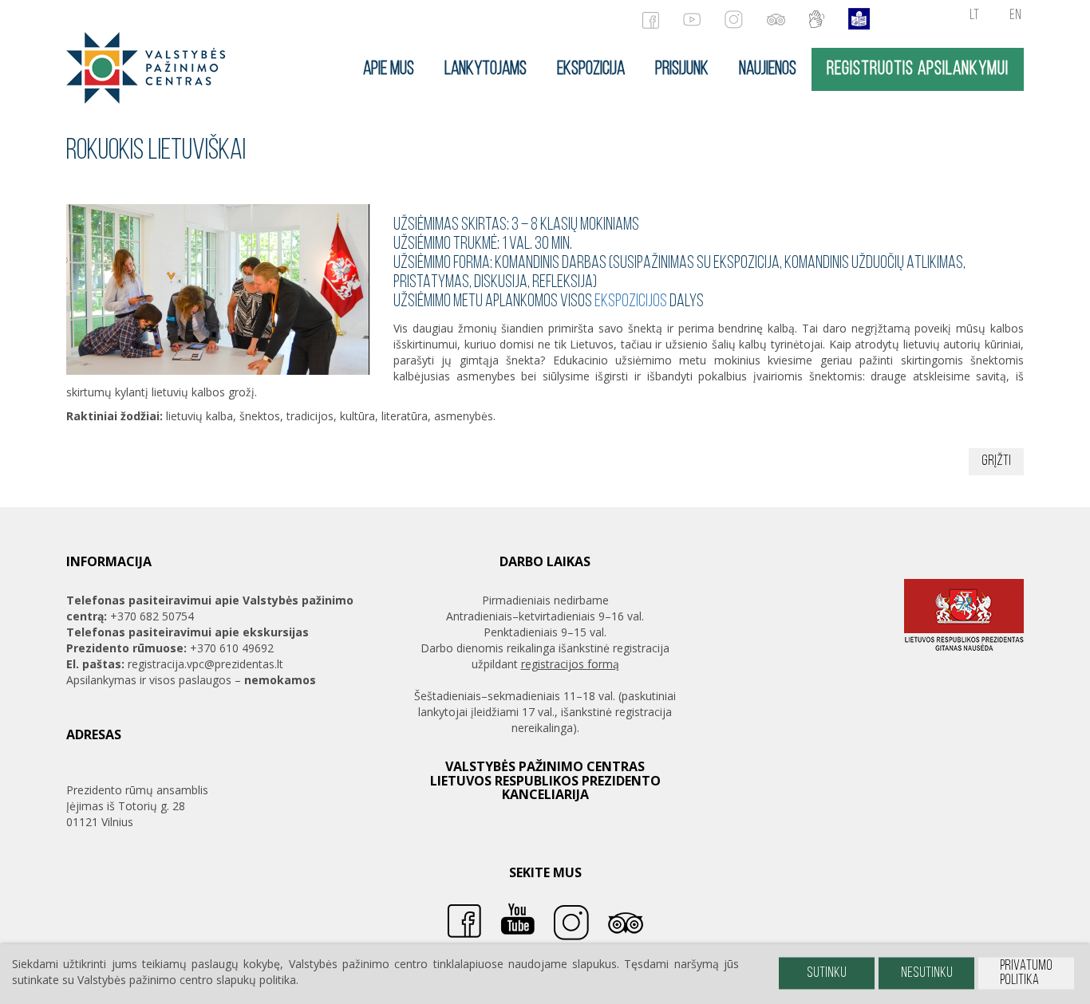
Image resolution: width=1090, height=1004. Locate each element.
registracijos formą (570, 663)
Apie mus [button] (388, 69)
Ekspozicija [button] (591, 69)
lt (974, 16)
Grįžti (996, 462)
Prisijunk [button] (682, 69)
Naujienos (767, 69)
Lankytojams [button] (485, 69)
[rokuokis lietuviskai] (146, 66)
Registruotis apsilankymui (918, 69)
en (1015, 16)
